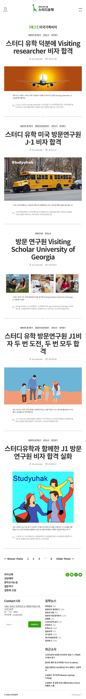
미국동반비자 (43, 212)
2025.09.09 (52, 359)
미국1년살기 (45, 104)
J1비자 (23, 104)
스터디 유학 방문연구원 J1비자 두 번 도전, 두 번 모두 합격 (43, 343)
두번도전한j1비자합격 (33, 418)
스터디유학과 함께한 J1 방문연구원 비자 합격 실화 (43, 452)
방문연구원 (39, 107)
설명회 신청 (10, 590)
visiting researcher (33, 104)
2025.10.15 (52, 150)
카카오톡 (8, 574)
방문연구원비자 (49, 107)
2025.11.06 (52, 59)
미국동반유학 (25, 308)
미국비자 (19, 107)
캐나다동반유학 (51, 637)
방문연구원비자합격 (26, 421)
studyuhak (38, 59)
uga (49, 306)
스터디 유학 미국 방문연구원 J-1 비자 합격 (43, 137)
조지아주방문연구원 (62, 308)
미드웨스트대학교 (58, 418)
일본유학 (48, 631)
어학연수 (48, 625)
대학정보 (48, 606)
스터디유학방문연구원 (50, 421)
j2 (24, 418)
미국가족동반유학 (22, 212)
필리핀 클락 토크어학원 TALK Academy (61, 662)
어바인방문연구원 (46, 214)
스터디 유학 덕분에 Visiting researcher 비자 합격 (43, 46)
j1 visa (18, 104)
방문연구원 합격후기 (42, 126)
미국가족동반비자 (57, 104)
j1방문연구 (33, 306)
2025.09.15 (52, 264)
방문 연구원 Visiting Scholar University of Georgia (43, 248)
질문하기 (8, 586)
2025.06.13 (52, 464)
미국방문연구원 (54, 212)
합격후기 (54, 35)
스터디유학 (59, 107)
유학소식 (46, 35)
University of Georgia (60, 306)
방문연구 (34, 308)
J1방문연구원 (43, 306)
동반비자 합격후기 (34, 35)
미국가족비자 (68, 104)
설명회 (47, 618)
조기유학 (48, 634)
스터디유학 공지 (51, 621)
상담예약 (8, 578)
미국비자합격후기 (28, 107)
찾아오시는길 (11, 582)
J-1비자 (18, 536)
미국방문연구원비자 (63, 536)
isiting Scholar (21, 306)
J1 (28, 306)
